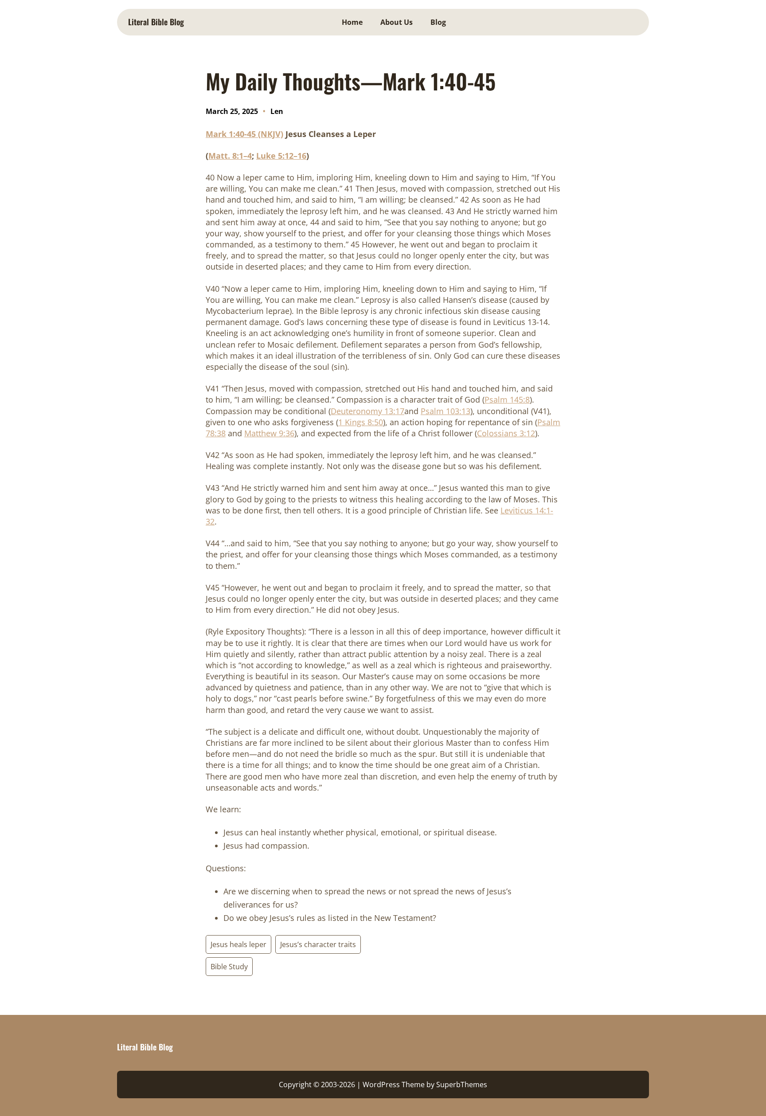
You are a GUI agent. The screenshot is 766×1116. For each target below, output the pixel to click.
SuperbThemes (461, 1084)
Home (352, 22)
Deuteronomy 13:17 (367, 411)
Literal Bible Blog (156, 21)
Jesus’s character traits (318, 944)
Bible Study (229, 966)
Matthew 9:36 (269, 433)
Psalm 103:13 (445, 411)
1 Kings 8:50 (360, 422)
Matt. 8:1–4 (230, 155)
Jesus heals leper (238, 944)
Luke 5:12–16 (281, 155)
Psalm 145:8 (507, 399)
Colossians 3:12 (506, 433)
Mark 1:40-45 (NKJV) (244, 134)
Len (276, 111)
